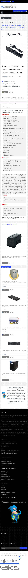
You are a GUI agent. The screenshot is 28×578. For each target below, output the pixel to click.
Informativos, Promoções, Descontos (8, 492)
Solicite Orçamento (6, 107)
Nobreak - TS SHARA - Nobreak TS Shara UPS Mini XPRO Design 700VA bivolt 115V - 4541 (14, 257)
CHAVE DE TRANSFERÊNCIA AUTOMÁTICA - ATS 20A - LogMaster (14, 306)
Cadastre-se (3, 485)
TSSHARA (12, 81)
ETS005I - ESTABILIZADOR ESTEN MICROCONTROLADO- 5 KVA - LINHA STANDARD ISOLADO (14, 283)
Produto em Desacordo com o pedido (8, 463)
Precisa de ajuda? (4, 494)
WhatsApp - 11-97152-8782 (7, 452)
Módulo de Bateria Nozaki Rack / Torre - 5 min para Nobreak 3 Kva (14, 351)
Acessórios (7, 97)
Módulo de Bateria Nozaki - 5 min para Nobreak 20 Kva (13, 374)
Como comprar (3, 459)
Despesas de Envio (4, 472)
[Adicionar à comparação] (12, 263)
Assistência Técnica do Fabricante (7, 479)
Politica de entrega (4, 471)
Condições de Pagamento (6, 461)
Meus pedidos (3, 489)
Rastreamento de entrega (6, 490)
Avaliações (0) (12, 104)
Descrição (4, 104)
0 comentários (10, 76)
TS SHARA (13, 97)
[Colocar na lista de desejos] (9, 263)
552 (23, 99)
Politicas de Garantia (5, 477)
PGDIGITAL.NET (23, 555)
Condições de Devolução (5, 476)
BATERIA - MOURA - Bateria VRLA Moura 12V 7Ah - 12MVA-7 (14, 328)
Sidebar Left (6, 18)
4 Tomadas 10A (18, 99)
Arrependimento (4, 474)
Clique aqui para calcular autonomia (14, 502)
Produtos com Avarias (5, 464)
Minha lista (3, 487)
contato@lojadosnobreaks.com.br (9, 453)
